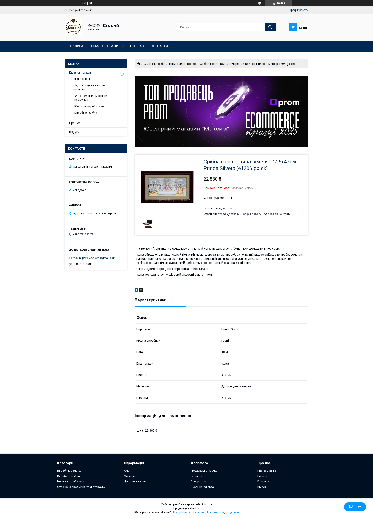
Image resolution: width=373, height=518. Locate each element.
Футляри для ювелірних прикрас (90, 87)
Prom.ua (207, 504)
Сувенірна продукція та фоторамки (81, 486)
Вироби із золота (69, 470)
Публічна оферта (202, 486)
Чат (358, 507)
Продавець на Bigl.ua (186, 508)
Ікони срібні (157, 64)
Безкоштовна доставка (218, 208)
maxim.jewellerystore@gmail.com (94, 258)
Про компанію (266, 470)
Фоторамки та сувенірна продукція (91, 97)
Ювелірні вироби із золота (92, 106)
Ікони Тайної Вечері (182, 64)
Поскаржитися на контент (188, 512)
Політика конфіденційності (222, 512)
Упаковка (130, 476)
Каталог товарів (104, 46)
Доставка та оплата (137, 481)
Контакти (160, 46)
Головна (76, 46)
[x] (141, 290)
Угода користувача (204, 470)
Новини (262, 476)
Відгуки (74, 132)
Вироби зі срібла (85, 112)
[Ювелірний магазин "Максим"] (73, 35)
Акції (127, 470)
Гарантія (196, 476)
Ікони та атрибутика (70, 481)
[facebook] (136, 290)
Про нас (137, 46)
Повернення (199, 481)
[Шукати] (270, 27)
